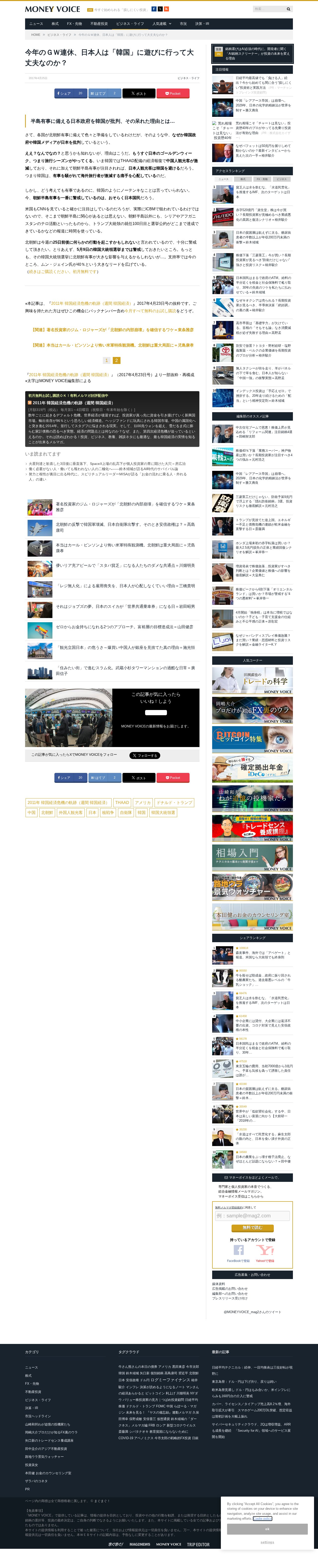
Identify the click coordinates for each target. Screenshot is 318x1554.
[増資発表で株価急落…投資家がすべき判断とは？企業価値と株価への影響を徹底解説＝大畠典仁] (222, 572)
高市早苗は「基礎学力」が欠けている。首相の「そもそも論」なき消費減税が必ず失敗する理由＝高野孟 (263, 328)
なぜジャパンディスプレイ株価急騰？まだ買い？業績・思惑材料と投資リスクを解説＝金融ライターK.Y (263, 640)
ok (267, 1529)
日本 (92, 812)
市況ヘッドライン (38, 1416)
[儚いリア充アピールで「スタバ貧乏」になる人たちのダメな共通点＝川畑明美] (40, 569)
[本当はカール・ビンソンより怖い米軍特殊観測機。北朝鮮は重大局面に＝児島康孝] (40, 548)
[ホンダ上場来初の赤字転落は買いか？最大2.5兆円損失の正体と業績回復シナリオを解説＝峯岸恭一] (222, 549)
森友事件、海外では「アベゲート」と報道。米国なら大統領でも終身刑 (263, 955)
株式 (55, 24)
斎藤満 (123, 1431)
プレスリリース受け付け (230, 1298)
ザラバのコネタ (36, 1481)
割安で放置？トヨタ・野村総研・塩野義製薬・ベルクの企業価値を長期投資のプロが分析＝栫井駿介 (263, 350)
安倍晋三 (149, 1419)
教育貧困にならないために (169, 1431)
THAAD (122, 802)
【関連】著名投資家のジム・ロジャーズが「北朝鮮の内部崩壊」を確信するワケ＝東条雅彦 (112, 330)
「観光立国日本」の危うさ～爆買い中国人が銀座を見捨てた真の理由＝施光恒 (125, 647)
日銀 (195, 1438)
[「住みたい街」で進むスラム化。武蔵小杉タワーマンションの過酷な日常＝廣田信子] (40, 671)
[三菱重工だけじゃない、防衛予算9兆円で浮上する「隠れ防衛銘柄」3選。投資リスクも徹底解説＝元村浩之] (222, 503)
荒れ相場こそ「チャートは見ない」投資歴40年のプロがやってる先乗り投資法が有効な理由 (263, 128)
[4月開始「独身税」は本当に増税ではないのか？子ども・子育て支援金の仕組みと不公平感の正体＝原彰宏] (222, 619)
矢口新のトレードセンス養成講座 (49, 1440)
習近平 (183, 1373)
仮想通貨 (163, 1419)
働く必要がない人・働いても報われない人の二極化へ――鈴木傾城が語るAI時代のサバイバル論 (103, 469)
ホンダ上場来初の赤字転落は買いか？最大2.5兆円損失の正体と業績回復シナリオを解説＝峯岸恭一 (264, 547)
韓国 (142, 812)
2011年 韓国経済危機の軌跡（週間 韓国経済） (92, 303)
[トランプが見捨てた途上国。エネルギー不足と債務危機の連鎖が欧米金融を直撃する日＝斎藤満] (222, 526)
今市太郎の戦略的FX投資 (173, 1438)
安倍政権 (132, 1380)
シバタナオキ (139, 1431)
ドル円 (145, 1380)
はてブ (100, 93)
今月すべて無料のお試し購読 (150, 311)
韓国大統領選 (163, 812)
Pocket (174, 93)
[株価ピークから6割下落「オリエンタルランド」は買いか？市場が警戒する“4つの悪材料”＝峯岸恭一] (222, 595)
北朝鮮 (47, 812)
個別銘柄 (157, 1373)
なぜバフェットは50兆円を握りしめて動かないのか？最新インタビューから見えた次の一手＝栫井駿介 (263, 150)
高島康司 (170, 1373)
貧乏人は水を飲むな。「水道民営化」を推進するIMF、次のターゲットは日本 (263, 192)
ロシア (161, 1425)
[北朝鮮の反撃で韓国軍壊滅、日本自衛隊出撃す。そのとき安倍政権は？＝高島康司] (40, 528)
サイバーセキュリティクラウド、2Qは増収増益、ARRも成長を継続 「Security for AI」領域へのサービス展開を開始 (251, 1430)
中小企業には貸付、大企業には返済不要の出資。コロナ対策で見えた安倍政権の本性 (263, 1025)
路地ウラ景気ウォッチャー (44, 1457)
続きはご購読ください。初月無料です (63, 271)
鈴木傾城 (132, 1373)
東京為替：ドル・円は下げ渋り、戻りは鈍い (244, 1381)
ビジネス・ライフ (130, 24)
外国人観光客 (71, 812)
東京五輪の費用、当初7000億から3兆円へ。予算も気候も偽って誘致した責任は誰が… (264, 1070)
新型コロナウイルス (181, 1425)
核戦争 (108, 812)
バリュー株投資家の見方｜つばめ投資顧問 (153, 1400)
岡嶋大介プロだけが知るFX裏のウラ (51, 1432)
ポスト (141, 94)
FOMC (160, 1406)
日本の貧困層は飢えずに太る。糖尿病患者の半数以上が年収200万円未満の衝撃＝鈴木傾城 (263, 237)
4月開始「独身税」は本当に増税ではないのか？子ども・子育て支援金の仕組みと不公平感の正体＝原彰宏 (264, 617)
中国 (32, 812)
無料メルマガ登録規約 (228, 1207)
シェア (65, 93)
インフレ (132, 1387)
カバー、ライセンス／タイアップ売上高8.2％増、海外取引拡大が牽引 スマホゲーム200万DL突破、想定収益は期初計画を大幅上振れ (252, 1410)
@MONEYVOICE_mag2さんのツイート (252, 1312)
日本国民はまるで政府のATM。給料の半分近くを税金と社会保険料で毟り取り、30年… (263, 1048)
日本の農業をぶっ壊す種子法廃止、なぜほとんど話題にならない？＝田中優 (263, 1159)
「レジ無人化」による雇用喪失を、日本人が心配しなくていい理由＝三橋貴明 (125, 586)
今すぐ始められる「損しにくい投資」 (121, 10)
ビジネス (282, 179)
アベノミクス (144, 1438)
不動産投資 (99, 24)
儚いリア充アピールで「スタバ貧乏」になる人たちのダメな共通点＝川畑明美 (125, 565)
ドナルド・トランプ (174, 802)
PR (27, 1489)
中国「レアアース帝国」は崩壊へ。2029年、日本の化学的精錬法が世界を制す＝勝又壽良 (263, 105)
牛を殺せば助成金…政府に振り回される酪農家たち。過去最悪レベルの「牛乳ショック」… (263, 980)
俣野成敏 (135, 1419)
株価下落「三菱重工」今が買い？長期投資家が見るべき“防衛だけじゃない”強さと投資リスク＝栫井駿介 (263, 260)
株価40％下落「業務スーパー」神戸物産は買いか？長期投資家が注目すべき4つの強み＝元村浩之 (264, 455)
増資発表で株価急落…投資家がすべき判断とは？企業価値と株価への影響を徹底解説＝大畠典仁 (263, 570)
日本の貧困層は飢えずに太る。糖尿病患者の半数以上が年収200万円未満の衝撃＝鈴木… (264, 1093)
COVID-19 (126, 1438)
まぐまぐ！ (102, 1501)
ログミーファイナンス (170, 1380)
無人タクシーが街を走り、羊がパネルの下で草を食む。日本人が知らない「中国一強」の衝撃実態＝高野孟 (263, 373)
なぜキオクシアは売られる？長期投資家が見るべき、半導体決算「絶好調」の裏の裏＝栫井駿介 (263, 305)
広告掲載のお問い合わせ (230, 1288)
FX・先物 (74, 24)
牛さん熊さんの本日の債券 (138, 1367)
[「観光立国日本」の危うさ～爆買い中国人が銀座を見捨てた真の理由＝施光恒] (40, 651)
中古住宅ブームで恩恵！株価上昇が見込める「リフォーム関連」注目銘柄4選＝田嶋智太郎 (264, 432)
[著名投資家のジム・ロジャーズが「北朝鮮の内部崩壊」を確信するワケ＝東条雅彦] (40, 507)
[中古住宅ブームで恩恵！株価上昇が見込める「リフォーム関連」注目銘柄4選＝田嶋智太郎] (222, 434)
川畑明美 (182, 1393)
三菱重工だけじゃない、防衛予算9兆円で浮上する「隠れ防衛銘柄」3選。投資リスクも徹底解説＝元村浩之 (264, 501)
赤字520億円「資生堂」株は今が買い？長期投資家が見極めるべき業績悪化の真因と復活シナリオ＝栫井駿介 (263, 215)
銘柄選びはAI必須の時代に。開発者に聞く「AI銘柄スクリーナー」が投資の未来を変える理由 (257, 53)
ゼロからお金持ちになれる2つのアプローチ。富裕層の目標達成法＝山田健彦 (124, 627)
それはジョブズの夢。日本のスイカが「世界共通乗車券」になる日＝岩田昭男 (125, 606)
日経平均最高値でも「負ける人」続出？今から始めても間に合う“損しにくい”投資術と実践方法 (264, 82)
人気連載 (159, 24)
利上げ (170, 1393)
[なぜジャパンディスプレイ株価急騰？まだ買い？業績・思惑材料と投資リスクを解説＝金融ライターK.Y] (222, 642)
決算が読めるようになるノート (162, 1387)
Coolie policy (262, 1518)
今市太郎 (192, 1367)
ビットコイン (155, 1393)
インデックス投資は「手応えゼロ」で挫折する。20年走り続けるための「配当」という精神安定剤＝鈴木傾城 (263, 395)
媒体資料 (218, 1284)
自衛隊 (126, 812)
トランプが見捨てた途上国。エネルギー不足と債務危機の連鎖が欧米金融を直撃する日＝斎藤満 (263, 524)
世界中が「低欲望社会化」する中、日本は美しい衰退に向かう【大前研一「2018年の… (263, 1116)
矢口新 (145, 1373)
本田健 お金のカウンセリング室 (48, 1473)
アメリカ (143, 802)
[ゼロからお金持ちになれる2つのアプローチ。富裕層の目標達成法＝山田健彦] (40, 630)
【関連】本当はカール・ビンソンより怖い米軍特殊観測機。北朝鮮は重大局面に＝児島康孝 (112, 345)
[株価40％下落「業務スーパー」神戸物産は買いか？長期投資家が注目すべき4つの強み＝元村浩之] (222, 457)
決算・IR (202, 24)
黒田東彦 (178, 1367)
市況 (183, 24)
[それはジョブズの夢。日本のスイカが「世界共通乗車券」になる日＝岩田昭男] (40, 610)
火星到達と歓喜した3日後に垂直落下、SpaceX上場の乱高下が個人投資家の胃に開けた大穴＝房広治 (107, 464)
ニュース (36, 24)
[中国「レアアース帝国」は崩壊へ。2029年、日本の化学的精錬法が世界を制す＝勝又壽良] (222, 480)
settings (267, 1542)
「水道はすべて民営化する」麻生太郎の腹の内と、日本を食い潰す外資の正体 (263, 1138)
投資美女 (31, 1465)
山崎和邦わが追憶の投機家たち (47, 1424)
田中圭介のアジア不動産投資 (46, 1449)
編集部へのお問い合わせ (230, 1293)
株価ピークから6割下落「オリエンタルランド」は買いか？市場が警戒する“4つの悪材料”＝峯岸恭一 (264, 593)
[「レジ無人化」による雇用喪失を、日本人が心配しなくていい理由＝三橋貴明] (40, 589)
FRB (152, 1425)
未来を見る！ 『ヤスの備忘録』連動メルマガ (159, 1412)
